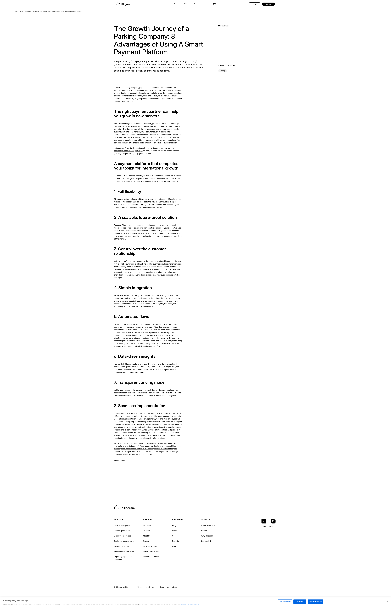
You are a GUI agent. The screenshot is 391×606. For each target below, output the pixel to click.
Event (174, 546)
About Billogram (208, 525)
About (207, 4)
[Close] (388, 601)
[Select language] (215, 3)
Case (174, 536)
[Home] (139, 4)
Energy (146, 541)
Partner (204, 531)
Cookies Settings (285, 601)
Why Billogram (207, 536)
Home (16, 11)
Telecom (146, 531)
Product (176, 4)
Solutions (186, 4)
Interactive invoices (151, 551)
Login (254, 4)
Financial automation (151, 557)
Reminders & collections (124, 551)
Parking (222, 71)
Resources (197, 4)
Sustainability (206, 541)
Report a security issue (168, 587)
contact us (147, 454)
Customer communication (125, 541)
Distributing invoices (122, 536)
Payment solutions (122, 546)
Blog (21, 11)
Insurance (147, 525)
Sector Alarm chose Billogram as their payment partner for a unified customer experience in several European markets (147, 449)
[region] (195, 601)
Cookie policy (151, 587)
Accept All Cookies (315, 601)
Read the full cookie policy (190, 604)
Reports (175, 541)
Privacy (139, 587)
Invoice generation (122, 531)
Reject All (300, 601)
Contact (268, 4)
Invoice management (123, 525)
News (174, 531)
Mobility (146, 536)
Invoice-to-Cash (150, 546)
